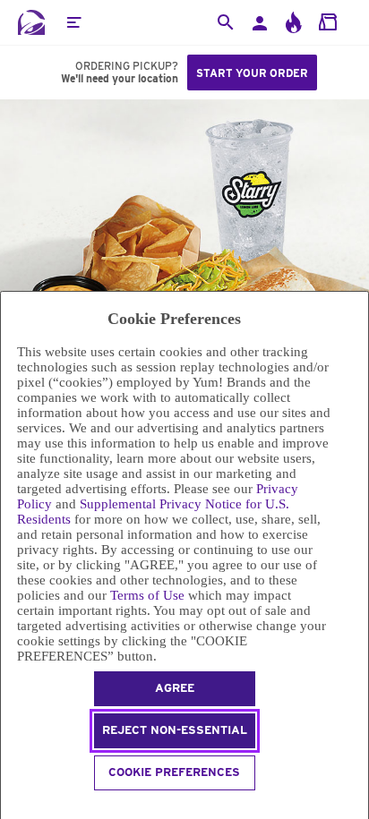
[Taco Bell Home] (31, 22)
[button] (73, 22)
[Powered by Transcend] (8, 807)
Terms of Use (147, 595)
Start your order (252, 73)
